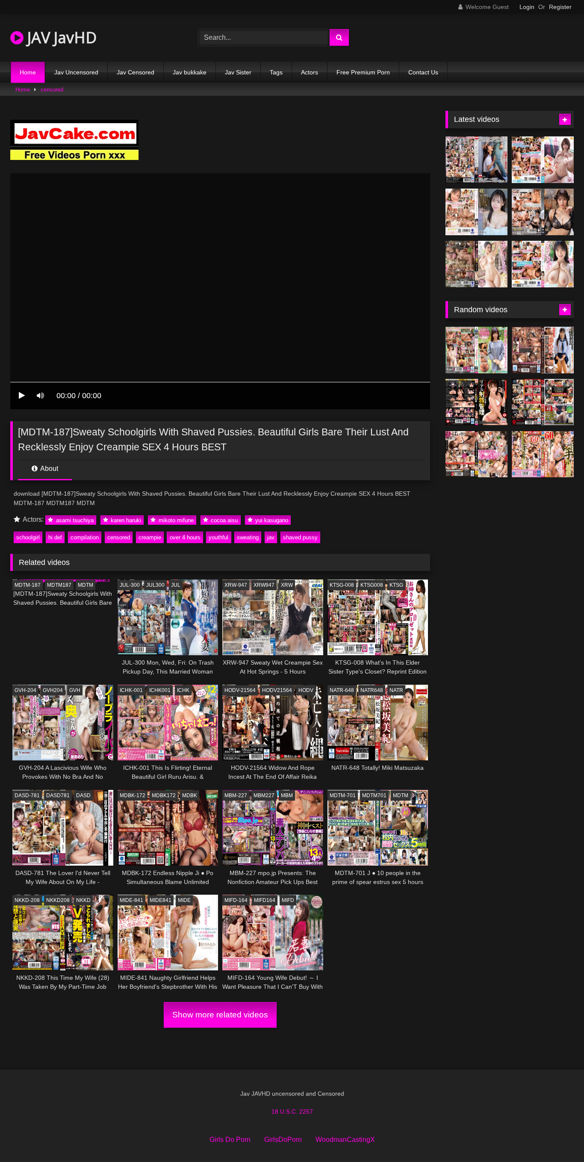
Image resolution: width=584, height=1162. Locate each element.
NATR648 (371, 690)
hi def (55, 537)
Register (560, 6)
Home (28, 72)
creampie (150, 537)
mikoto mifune (175, 520)
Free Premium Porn (363, 72)
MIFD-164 (236, 900)
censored (52, 89)
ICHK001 (160, 690)
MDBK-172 (132, 795)
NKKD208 (58, 900)
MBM (287, 795)
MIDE (184, 900)
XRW (287, 585)
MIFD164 (264, 900)
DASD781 (58, 795)
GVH (74, 690)
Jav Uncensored (76, 72)
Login (526, 6)
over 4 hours (185, 537)
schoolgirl (28, 537)
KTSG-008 (342, 585)
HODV (305, 690)
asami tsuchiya (74, 520)
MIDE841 (160, 900)
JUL (175, 585)
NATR (396, 690)
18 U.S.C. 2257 (292, 1111)
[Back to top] (557, 1136)
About (48, 468)
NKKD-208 (27, 900)
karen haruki (125, 520)
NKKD (83, 900)
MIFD (288, 900)
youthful (218, 537)
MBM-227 (235, 795)
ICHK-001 (131, 690)
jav (270, 537)
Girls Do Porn (230, 1139)
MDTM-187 (28, 585)
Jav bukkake (189, 72)
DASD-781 (27, 795)
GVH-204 (25, 690)
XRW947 (264, 585)
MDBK (189, 795)
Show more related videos (220, 1014)
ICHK (183, 690)
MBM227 (264, 795)
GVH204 (53, 690)
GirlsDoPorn (283, 1139)
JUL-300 (130, 585)
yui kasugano (271, 520)
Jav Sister (238, 72)
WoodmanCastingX (345, 1139)
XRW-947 (235, 585)
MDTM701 (374, 795)
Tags (276, 72)
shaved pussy (300, 537)
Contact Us (423, 72)
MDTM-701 (343, 795)
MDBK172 (164, 795)
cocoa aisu (223, 520)
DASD (83, 795)
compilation (85, 537)
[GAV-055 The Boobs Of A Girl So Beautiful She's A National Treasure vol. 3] (476, 454)
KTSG (396, 585)
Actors (309, 72)
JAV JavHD (60, 37)
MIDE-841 (131, 900)
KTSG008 (371, 585)
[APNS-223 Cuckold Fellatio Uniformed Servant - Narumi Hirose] (543, 350)
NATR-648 (342, 690)
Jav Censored (135, 72)
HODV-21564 (240, 690)
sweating (248, 537)
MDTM (85, 585)
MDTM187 (59, 585)
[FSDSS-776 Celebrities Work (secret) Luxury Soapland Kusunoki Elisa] (543, 212)
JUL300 (155, 585)
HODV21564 (277, 690)
